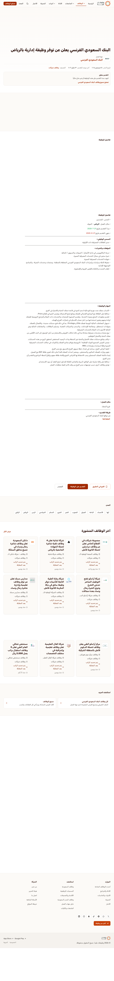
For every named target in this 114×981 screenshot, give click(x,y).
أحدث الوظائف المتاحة (102, 887)
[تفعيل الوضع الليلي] (27, 4)
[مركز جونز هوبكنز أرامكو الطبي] (105, 645)
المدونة (43, 4)
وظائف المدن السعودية (66, 900)
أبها (108, 512)
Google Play (19, 939)
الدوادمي (42, 512)
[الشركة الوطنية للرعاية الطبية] (69, 580)
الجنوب (75, 512)
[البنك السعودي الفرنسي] (107, 59)
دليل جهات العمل (68, 904)
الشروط (6, 942)
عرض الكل (7, 532)
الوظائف (80, 3)
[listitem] (108, 916)
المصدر (60, 486)
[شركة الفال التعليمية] (69, 645)
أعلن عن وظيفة (101, 923)
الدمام (51, 512)
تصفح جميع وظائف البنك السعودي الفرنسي (93, 82)
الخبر (67, 512)
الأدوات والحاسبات (104, 895)
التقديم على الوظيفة (77, 486)
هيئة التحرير (33, 891)
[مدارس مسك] (32, 580)
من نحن (34, 887)
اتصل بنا (34, 895)
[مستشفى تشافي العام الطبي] (32, 645)
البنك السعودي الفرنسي (92, 59)
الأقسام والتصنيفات (67, 895)
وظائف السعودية (68, 887)
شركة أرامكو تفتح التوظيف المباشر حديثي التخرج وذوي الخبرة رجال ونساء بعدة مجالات (91, 584)
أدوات (51, 4)
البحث (21, 4)
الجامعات (68, 4)
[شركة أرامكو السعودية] (105, 580)
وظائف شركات (54, 68)
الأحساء (100, 512)
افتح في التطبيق (99, 486)
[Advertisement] (57, 30)
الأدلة (60, 4)
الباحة (92, 512)
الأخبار (35, 4)
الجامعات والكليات (67, 908)
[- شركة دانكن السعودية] (32, 542)
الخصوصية (13, 942)
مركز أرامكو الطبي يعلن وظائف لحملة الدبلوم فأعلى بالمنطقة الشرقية (89, 647)
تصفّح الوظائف (10, 4)
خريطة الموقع (32, 904)
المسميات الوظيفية (67, 891)
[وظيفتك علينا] (104, 3)
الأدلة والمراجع (105, 891)
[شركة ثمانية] (69, 542)
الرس (34, 512)
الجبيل (83, 512)
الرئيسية (91, 4)
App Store (7, 939)
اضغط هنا (106, 419)
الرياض (96, 224)
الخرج (60, 512)
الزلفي (17, 512)
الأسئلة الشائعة (31, 900)
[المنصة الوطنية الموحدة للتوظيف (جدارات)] (105, 542)
